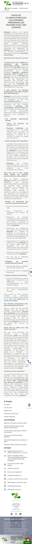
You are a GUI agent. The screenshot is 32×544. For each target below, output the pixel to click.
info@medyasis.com (14, 475)
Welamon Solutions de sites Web (15, 423)
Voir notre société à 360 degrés (15, 464)
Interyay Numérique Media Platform (13, 436)
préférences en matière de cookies (16, 300)
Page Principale (12, 8)
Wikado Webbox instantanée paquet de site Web (14, 427)
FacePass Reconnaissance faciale (15, 444)
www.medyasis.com (11, 101)
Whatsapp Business (14, 486)
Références (8, 410)
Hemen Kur (27, 543)
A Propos (7, 404)
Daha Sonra (13, 543)
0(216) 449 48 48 (13, 468)
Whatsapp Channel (14, 489)
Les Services (8, 407)
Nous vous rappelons (14, 472)
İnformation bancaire (11, 413)
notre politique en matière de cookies (15, 533)
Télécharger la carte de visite (17, 482)
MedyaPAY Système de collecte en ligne (15, 440)
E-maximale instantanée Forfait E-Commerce (15, 431)
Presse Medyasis (9, 416)
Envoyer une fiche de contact (17, 479)
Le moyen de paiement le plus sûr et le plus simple (16, 505)
